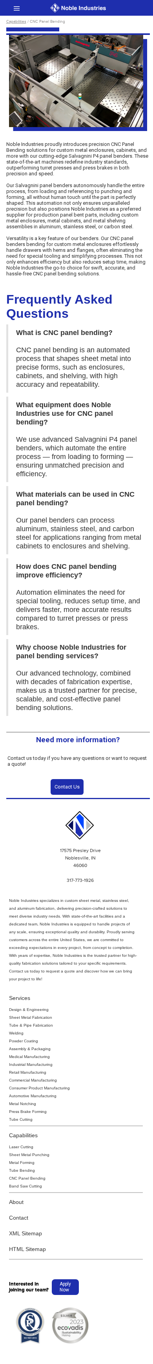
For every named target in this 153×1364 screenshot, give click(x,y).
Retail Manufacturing (27, 1072)
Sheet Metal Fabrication (30, 1017)
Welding (16, 1033)
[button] (17, 8)
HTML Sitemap (27, 1249)
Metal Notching (22, 1104)
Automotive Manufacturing (32, 1096)
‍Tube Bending (22, 1170)
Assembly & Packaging (30, 1049)
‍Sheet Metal (20, 1155)
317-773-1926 (80, 880)
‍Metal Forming (22, 1162)
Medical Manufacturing (29, 1056)
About (16, 1202)
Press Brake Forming (28, 1111)
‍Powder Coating (23, 1041)
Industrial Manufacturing (31, 1064)
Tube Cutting (21, 1119)
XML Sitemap (25, 1233)
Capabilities (16, 21)
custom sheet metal (82, 900)
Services (19, 998)
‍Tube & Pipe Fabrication (31, 1025)
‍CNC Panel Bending (27, 1178)
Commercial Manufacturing (33, 1080)
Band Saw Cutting (25, 1186)
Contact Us (67, 787)
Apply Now (65, 1287)
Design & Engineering (29, 1009)
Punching (40, 1155)
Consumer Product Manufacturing (39, 1088)
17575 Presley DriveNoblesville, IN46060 (80, 858)
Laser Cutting (21, 1147)
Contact (18, 1218)
